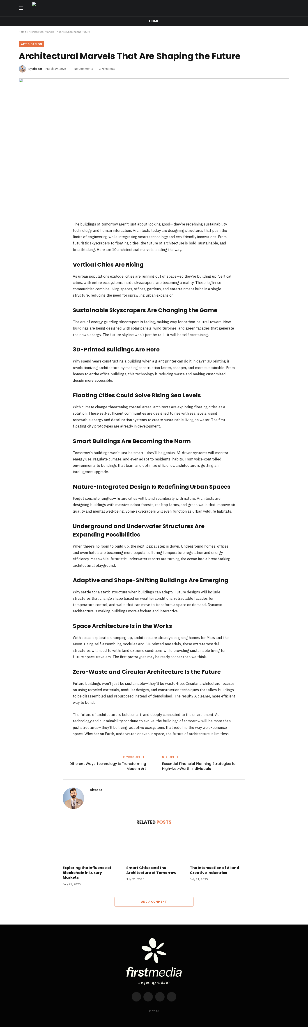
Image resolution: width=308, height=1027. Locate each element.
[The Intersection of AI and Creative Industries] (217, 846)
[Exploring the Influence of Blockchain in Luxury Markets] (90, 846)
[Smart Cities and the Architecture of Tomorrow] (154, 846)
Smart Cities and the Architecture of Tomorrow (151, 870)
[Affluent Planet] (162, 8)
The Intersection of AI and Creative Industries (214, 870)
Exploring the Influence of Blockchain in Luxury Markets (87, 872)
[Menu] (21, 8)
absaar (37, 69)
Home (154, 21)
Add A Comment (154, 902)
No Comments (83, 69)
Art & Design (31, 44)
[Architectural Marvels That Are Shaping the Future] (154, 143)
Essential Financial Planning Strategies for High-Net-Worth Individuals (199, 766)
